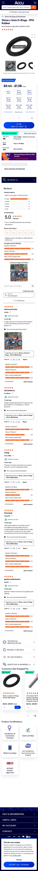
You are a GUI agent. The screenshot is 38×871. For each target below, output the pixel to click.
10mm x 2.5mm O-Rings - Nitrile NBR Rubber (11, 696)
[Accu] (19, 2)
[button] (33, 36)
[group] (19, 46)
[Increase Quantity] (6, 118)
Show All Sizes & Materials (15, 17)
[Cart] (35, 2)
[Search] (33, 7)
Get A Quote (17, 149)
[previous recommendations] (28, 715)
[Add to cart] (18, 707)
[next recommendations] (34, 715)
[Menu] (3, 2)
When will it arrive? (30, 133)
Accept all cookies (19, 865)
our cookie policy (15, 855)
